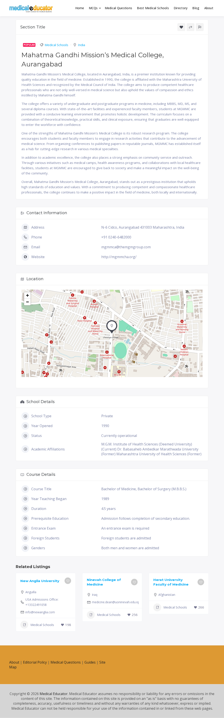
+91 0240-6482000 (116, 237)
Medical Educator (54, 693)
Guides (90, 662)
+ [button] (27, 295)
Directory (181, 8)
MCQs (93, 8)
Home (79, 8)
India (81, 45)
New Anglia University (39, 581)
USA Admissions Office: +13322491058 (41, 602)
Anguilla (30, 592)
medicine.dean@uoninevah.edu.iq (115, 602)
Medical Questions (118, 8)
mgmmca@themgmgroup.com (126, 247)
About (208, 8)
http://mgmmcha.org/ (118, 256)
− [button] (27, 302)
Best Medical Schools (153, 8)
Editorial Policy (35, 662)
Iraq (94, 595)
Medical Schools (56, 45)
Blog (195, 8)
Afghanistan (166, 595)
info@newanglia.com (40, 612)
